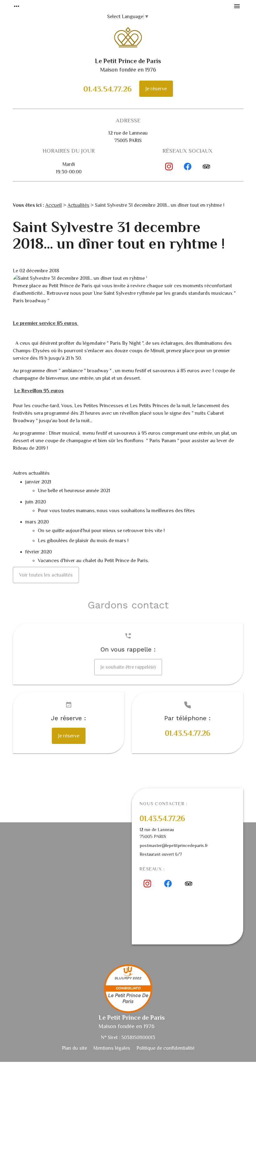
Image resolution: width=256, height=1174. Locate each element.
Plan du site (74, 1048)
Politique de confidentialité (165, 1048)
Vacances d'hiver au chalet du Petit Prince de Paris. (93, 560)
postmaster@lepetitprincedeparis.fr (174, 845)
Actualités (78, 205)
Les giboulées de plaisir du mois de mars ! (83, 540)
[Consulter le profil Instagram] (169, 166)
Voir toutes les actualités (46, 575)
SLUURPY (123, 978)
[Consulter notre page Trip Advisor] (206, 166)
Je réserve (156, 89)
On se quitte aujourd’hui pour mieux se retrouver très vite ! (102, 530)
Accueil (53, 205)
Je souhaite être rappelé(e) (128, 667)
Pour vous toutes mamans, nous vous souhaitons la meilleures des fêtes (116, 510)
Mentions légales (111, 1048)
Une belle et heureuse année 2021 (74, 490)
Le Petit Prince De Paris (128, 999)
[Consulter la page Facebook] (187, 166)
